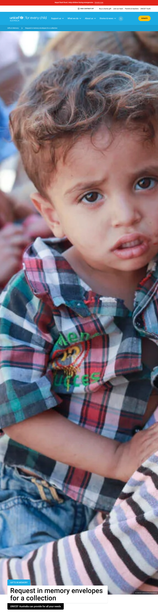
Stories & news (106, 18)
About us (89, 18)
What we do (73, 18)
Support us (56, 18)
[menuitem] (105, 8)
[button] (121, 18)
